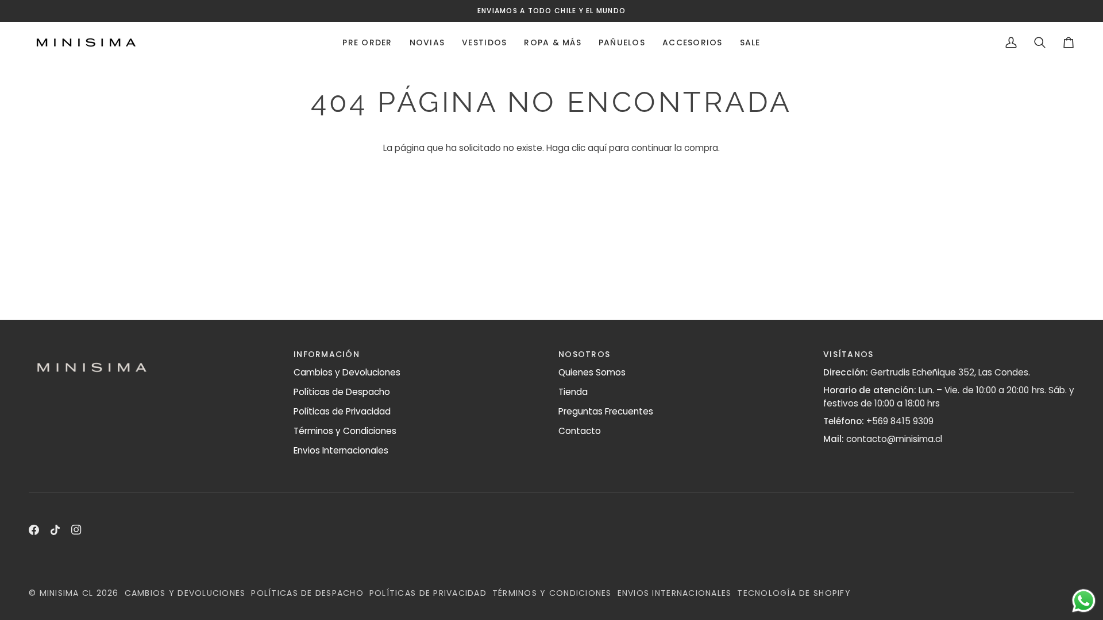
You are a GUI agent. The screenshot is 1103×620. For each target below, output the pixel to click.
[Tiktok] (55, 530)
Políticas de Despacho (342, 392)
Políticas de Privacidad (342, 411)
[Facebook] (34, 530)
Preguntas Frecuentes (605, 411)
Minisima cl (67, 593)
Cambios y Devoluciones (347, 372)
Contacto (579, 431)
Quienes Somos (592, 372)
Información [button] (327, 354)
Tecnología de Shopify (793, 593)
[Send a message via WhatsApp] (1083, 600)
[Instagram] (76, 530)
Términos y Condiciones (345, 431)
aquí (597, 148)
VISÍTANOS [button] (848, 354)
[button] (367, 42)
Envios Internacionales (341, 450)
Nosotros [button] (584, 354)
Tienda (573, 392)
